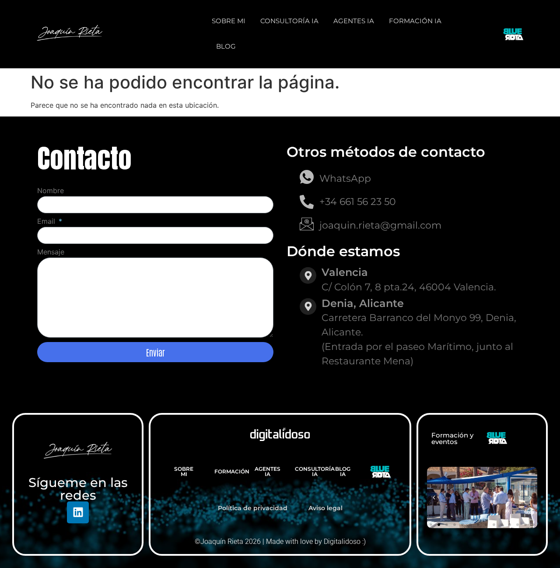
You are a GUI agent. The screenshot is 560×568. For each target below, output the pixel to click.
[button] (434, 497)
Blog (226, 46)
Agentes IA (353, 21)
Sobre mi (228, 21)
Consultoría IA (289, 21)
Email (47, 222)
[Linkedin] (78, 512)
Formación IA (415, 21)
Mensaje (50, 252)
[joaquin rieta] (69, 33)
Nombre (50, 191)
